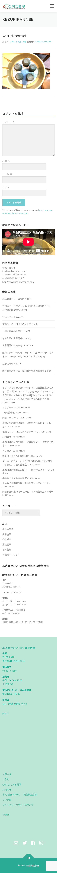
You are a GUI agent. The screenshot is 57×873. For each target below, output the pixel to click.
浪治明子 (6, 544)
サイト (5, 187)
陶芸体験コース (10, 417)
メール (7, 174)
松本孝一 (6, 539)
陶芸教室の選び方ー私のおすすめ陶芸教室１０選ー (27, 370)
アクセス (6, 450)
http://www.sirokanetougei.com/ (18, 281)
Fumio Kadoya (43, 41)
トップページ (9, 407)
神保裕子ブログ (10, 554)
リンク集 (6, 799)
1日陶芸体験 (8, 412)
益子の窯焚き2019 (11, 363)
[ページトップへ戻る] (28, 858)
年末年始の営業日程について (16, 338)
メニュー (52, 6)
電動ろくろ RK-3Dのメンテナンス (20, 323)
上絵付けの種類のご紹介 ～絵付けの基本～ (24, 469)
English (6, 814)
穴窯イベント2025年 (12, 316)
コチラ (21, 278)
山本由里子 (7, 529)
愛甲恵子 (6, 534)
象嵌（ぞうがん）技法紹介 (15, 455)
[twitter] (24, 842)
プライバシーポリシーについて (17, 804)
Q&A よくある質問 (11, 784)
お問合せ (6, 436)
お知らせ (6, 789)
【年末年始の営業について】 (16, 331)
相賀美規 (6, 549)
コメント (8, 122)
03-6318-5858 (13, 592)
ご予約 (5, 779)
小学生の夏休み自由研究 (14, 478)
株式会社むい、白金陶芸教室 (16, 298)
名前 (6, 160)
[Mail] (16, 842)
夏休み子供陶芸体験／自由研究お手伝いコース (25, 483)
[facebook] (33, 842)
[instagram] (41, 842)
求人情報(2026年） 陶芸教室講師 (19, 794)
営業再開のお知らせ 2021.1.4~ (17, 345)
